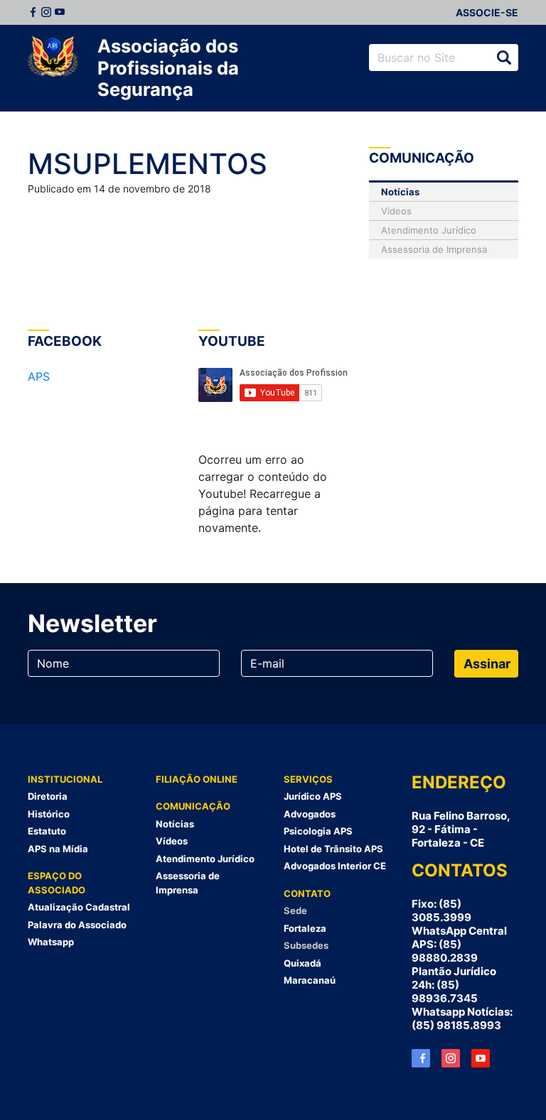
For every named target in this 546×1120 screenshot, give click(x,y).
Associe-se (487, 12)
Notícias (400, 191)
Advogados (310, 814)
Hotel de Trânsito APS (333, 848)
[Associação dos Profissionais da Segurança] (52, 57)
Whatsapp (51, 941)
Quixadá (302, 963)
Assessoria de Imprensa (434, 249)
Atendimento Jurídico (428, 230)
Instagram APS (450, 1058)
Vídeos (396, 211)
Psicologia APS (318, 831)
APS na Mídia (58, 848)
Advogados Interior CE (335, 865)
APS (39, 376)
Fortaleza (305, 928)
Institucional (65, 779)
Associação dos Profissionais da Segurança (168, 67)
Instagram (46, 12)
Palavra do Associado (77, 924)
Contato (307, 893)
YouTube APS (480, 1058)
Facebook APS (421, 1058)
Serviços (308, 779)
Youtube (60, 12)
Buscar (504, 57)
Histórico (49, 814)
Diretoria (48, 796)
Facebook (33, 12)
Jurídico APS (313, 796)
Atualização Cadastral (79, 907)
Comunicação (193, 806)
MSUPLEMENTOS (147, 163)
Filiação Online (196, 779)
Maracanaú (310, 980)
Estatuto (47, 831)
